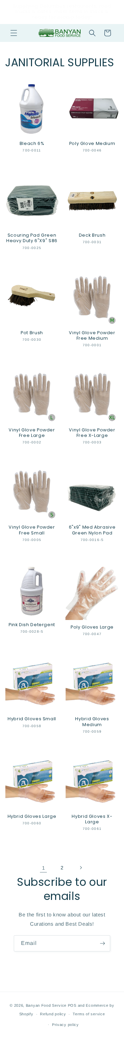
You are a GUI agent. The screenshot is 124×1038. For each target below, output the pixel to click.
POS (72, 1005)
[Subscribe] (102, 943)
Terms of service (89, 1014)
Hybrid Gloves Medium (92, 721)
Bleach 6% (32, 143)
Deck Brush (92, 235)
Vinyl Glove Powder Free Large (32, 432)
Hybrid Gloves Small (32, 719)
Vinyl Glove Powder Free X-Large (92, 432)
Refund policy (53, 1014)
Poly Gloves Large (92, 627)
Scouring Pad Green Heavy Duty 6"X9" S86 (32, 238)
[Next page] (80, 867)
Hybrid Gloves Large (32, 816)
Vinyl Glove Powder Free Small (32, 529)
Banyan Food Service (46, 1005)
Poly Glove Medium (92, 143)
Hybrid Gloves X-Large (92, 819)
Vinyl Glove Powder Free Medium (92, 335)
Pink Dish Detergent (32, 625)
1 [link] (43, 868)
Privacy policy (65, 1025)
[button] (13, 33)
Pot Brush (32, 333)
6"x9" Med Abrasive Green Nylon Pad (92, 529)
